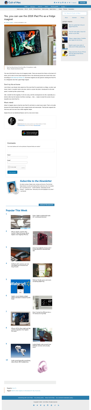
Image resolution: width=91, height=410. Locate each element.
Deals (46, 6)
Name (9, 155)
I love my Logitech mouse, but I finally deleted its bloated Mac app (42, 249)
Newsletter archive (46, 204)
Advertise (74, 17)
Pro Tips (33, 390)
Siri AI (30, 9)
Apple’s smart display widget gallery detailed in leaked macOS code (20, 298)
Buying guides (54, 6)
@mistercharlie (21, 125)
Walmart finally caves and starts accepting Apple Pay (42, 280)
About (66, 17)
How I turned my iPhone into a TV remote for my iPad (42, 313)
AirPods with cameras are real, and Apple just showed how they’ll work (20, 265)
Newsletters (71, 9)
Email (9, 160)
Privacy (82, 17)
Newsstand (27, 390)
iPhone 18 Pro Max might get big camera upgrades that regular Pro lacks (20, 330)
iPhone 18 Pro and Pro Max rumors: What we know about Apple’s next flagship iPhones (20, 233)
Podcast (65, 9)
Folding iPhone (37, 9)
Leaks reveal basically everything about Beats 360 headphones (20, 361)
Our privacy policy (39, 397)
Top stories (37, 390)
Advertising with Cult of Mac (25, 397)
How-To (40, 6)
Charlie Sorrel (9, 22)
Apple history (53, 9)
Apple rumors (20, 9)
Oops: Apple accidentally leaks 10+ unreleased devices (41, 216)
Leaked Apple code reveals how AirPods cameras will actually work (42, 346)
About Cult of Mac (50, 397)
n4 (23, 390)
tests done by (17, 77)
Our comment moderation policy (64, 397)
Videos (60, 9)
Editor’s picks (45, 9)
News (25, 6)
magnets (20, 390)
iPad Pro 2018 (14, 390)
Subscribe (82, 2)
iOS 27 (26, 9)
